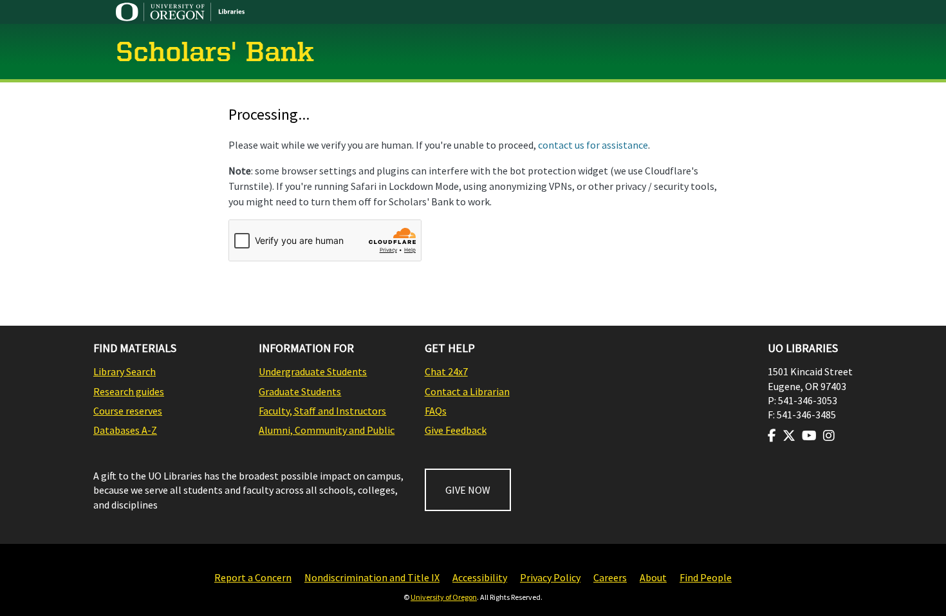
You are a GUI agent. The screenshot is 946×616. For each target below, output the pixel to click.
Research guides (128, 391)
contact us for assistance (593, 144)
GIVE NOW (467, 489)
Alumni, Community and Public (326, 430)
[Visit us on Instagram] (829, 436)
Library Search (124, 371)
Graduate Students (300, 391)
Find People (706, 577)
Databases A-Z (125, 430)
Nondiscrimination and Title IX (372, 577)
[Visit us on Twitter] (789, 436)
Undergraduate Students (313, 371)
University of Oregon (444, 597)
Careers (610, 577)
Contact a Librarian (467, 391)
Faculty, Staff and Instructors (322, 410)
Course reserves (127, 410)
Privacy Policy (550, 577)
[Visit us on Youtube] (809, 436)
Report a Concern (253, 577)
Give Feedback (456, 430)
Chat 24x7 (446, 371)
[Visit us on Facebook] (772, 436)
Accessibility (479, 577)
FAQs (436, 410)
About (653, 577)
